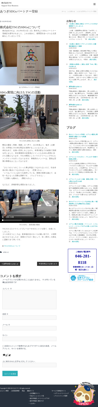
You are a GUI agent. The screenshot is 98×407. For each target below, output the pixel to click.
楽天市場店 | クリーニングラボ (39, 398)
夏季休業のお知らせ (75, 86)
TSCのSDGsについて (12, 246)
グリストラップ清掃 (60, 396)
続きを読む (92, 39)
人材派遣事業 (15, 391)
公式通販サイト (35, 393)
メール (6, 325)
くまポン (32, 403)
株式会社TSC (6, 3)
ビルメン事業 (4, 391)
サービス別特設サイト (59, 391)
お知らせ (72, 11)
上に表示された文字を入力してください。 (19, 361)
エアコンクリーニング (61, 393)
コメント (7, 289)
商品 (23, 391)
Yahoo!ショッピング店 (37, 396)
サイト (5, 335)
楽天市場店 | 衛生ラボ (37, 401)
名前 (5, 314)
